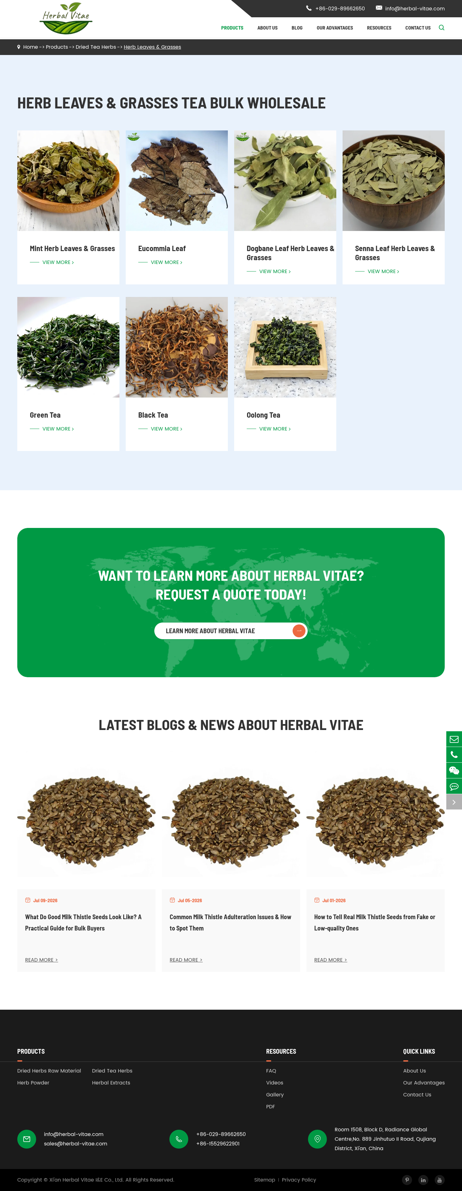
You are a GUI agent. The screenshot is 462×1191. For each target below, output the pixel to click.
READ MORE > (41, 960)
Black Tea (153, 414)
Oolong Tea (263, 414)
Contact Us (418, 27)
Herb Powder (33, 1083)
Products (232, 27)
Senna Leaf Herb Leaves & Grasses (395, 253)
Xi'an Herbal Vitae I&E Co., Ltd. (86, 1180)
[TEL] (454, 754)
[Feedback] (454, 786)
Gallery (275, 1095)
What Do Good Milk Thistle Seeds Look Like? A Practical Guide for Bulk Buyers (83, 922)
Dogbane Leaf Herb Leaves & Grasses (291, 253)
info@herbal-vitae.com (410, 9)
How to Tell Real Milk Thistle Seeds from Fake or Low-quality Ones (374, 922)
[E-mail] (454, 739)
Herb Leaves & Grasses (152, 47)
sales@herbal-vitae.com (75, 1144)
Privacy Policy (299, 1180)
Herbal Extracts (111, 1083)
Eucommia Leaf (162, 248)
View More (56, 262)
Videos (274, 1083)
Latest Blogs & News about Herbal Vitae (231, 724)
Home (30, 47)
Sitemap (264, 1180)
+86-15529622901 (217, 1144)
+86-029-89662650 (335, 9)
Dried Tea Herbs (96, 47)
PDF (270, 1107)
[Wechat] (454, 770)
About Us (267, 27)
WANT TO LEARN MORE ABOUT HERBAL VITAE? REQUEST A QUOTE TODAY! (231, 584)
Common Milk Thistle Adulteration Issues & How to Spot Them (230, 922)
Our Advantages (335, 27)
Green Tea (45, 414)
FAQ (271, 1071)
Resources (379, 27)
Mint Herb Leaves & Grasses (72, 248)
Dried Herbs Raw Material (49, 1071)
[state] (454, 802)
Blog (297, 27)
